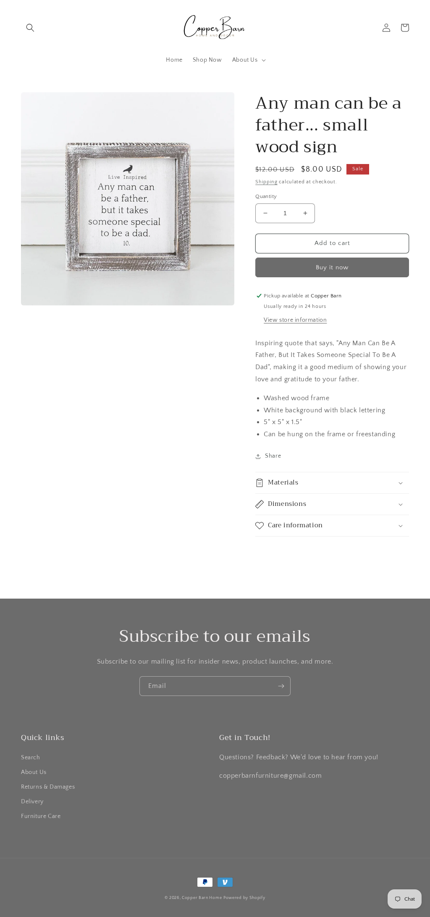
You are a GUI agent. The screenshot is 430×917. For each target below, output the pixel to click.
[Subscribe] (281, 686)
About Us (34, 772)
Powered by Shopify (244, 898)
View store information (295, 320)
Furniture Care (40, 816)
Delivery (32, 801)
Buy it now (332, 267)
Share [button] (273, 456)
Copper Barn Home (202, 898)
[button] (30, 27)
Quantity (266, 196)
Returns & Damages (48, 787)
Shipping (266, 182)
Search (30, 757)
